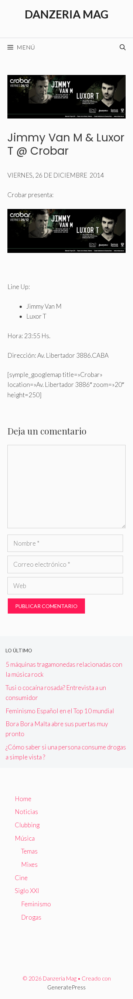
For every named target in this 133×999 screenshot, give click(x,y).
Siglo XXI (27, 891)
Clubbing (27, 825)
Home (23, 799)
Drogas (31, 917)
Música (25, 838)
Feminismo (36, 904)
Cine (21, 878)
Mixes (29, 864)
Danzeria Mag (67, 14)
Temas (29, 851)
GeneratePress (66, 987)
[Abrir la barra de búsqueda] (122, 47)
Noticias (26, 812)
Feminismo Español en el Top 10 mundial (60, 711)
